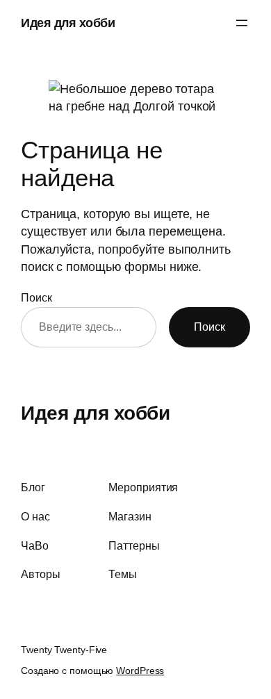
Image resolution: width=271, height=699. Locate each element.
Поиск (36, 297)
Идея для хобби (68, 22)
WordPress (140, 670)
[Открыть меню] (241, 23)
